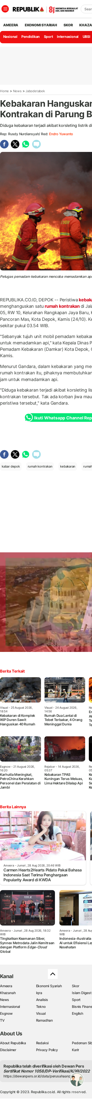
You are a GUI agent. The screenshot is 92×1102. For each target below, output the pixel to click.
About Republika (13, 1043)
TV (2, 1020)
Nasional (10, 36)
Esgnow (6, 1013)
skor (68, 25)
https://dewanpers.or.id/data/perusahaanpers (39, 1076)
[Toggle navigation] (5, 9)
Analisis (42, 1000)
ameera (10, 25)
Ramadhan (44, 1020)
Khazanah (7, 993)
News (17, 91)
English (77, 1013)
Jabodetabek (35, 91)
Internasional (68, 36)
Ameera (6, 986)
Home (4, 91)
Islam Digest (81, 993)
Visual (41, 1013)
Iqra (39, 993)
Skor (75, 986)
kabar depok (11, 466)
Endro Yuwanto (61, 134)
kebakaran (67, 466)
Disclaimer (8, 1050)
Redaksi (42, 1043)
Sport (48, 36)
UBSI (86, 36)
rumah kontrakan (62, 306)
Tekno (41, 1006)
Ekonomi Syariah (41, 25)
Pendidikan (30, 36)
